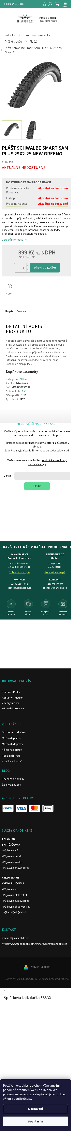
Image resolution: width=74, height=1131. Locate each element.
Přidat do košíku (45, 268)
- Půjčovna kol (10, 889)
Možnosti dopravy (12, 744)
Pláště (23, 379)
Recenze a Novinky (13, 779)
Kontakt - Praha (11, 692)
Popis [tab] (9, 311)
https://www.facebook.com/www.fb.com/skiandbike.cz (34, 944)
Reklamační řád (11, 755)
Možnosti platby (11, 738)
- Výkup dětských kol (14, 912)
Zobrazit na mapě (19, 572)
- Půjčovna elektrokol (14, 895)
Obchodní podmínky (14, 732)
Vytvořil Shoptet (40, 966)
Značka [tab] (21, 311)
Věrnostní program (13, 708)
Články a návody (11, 785)
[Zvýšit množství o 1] (28, 265)
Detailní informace (12, 239)
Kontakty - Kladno (12, 697)
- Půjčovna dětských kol (16, 906)
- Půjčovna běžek (12, 856)
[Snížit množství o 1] (28, 270)
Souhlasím (35, 1121)
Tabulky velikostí (12, 761)
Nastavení (35, 1109)
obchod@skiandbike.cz (16, 938)
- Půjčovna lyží (10, 850)
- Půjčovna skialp (12, 862)
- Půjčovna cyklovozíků (15, 901)
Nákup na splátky (12, 749)
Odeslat (37, 486)
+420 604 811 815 (14, 4)
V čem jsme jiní (10, 703)
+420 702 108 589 (54, 584)
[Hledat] (50, 4)
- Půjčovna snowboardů (16, 868)
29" (24, 391)
